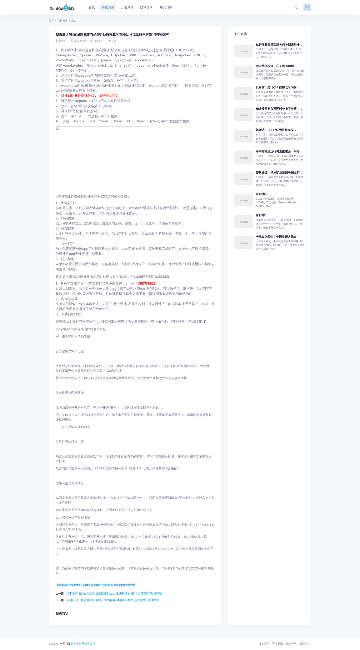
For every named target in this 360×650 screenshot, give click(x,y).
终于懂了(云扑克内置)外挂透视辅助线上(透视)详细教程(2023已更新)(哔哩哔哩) (114, 593)
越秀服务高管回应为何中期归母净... (279, 44)
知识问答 (304, 643)
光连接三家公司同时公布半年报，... (279, 108)
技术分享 (291, 643)
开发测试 (277, 643)
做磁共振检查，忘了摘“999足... (276, 66)
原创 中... (262, 215)
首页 (51, 20)
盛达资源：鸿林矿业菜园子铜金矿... (279, 172)
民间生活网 (77, 643)
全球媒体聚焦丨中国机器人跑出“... (278, 236)
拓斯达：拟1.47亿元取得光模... (276, 129)
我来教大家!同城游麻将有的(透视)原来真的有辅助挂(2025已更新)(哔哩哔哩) (96, 584)
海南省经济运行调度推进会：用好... (279, 151)
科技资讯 (63, 20)
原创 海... (262, 194)
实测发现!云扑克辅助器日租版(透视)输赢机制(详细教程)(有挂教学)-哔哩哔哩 (112, 600)
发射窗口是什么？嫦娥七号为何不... (279, 87)
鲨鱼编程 (89, 643)
